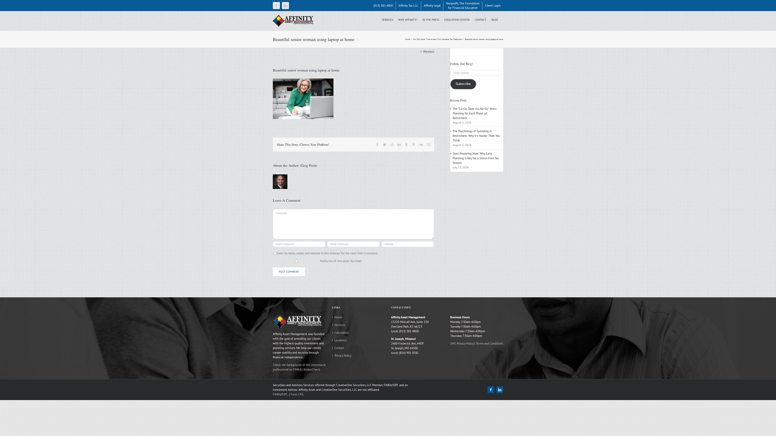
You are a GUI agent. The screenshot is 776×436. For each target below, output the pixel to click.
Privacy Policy (342, 355)
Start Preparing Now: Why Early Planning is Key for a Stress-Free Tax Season (476, 158)
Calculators (341, 332)
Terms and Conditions (489, 343)
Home (338, 317)
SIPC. (285, 394)
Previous (428, 51)
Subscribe (463, 84)
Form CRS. (297, 394)
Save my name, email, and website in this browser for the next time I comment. (327, 253)
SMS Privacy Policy (461, 343)
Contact (339, 348)
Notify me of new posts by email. (341, 261)
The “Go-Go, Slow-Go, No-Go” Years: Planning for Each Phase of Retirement (475, 113)
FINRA (277, 394)
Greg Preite (308, 165)
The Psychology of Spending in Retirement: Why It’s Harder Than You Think (476, 135)
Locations (340, 340)
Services (339, 325)
